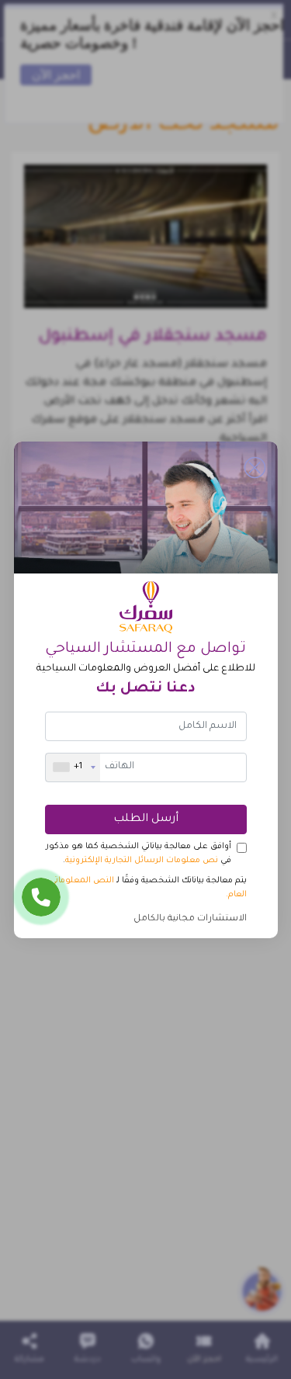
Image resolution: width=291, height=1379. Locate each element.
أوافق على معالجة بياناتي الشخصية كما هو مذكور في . (138, 853)
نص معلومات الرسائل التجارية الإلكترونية (141, 860)
